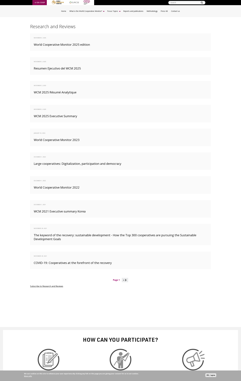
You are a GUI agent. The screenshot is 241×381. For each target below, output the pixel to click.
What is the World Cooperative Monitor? (85, 11)
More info (28, 376)
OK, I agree (210, 375)
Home (63, 11)
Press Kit (164, 11)
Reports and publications (133, 11)
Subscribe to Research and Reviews (46, 286)
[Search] (201, 3)
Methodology (152, 11)
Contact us (175, 11)
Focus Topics (112, 11)
